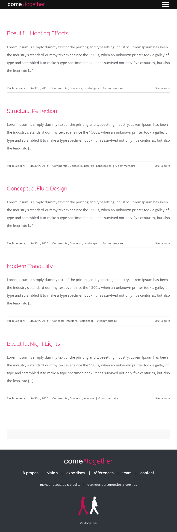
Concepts (76, 88)
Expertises (75, 473)
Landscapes (91, 88)
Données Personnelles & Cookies (112, 484)
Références (104, 473)
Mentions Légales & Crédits (60, 484)
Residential (86, 321)
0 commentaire (113, 88)
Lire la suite (162, 88)
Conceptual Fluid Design (37, 188)
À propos (30, 473)
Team (127, 473)
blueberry (18, 88)
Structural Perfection (32, 111)
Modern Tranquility (30, 266)
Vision (52, 473)
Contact (147, 473)
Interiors (88, 166)
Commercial (60, 88)
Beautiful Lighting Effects (38, 33)
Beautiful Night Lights (33, 344)
